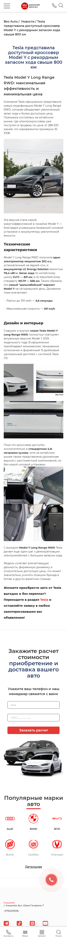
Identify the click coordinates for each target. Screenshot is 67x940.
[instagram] (32, 923)
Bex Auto (11, 21)
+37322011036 (54, 5)
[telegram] (6, 923)
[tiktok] (19, 923)
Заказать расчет (33, 730)
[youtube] (45, 923)
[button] (7, 6)
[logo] (30, 6)
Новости (27, 21)
